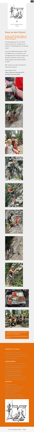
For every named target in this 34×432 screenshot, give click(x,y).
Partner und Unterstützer (15, 377)
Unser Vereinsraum (13, 373)
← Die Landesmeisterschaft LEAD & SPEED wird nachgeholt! (16, 333)
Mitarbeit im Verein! (13, 369)
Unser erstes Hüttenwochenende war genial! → (17, 336)
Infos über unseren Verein (15, 365)
